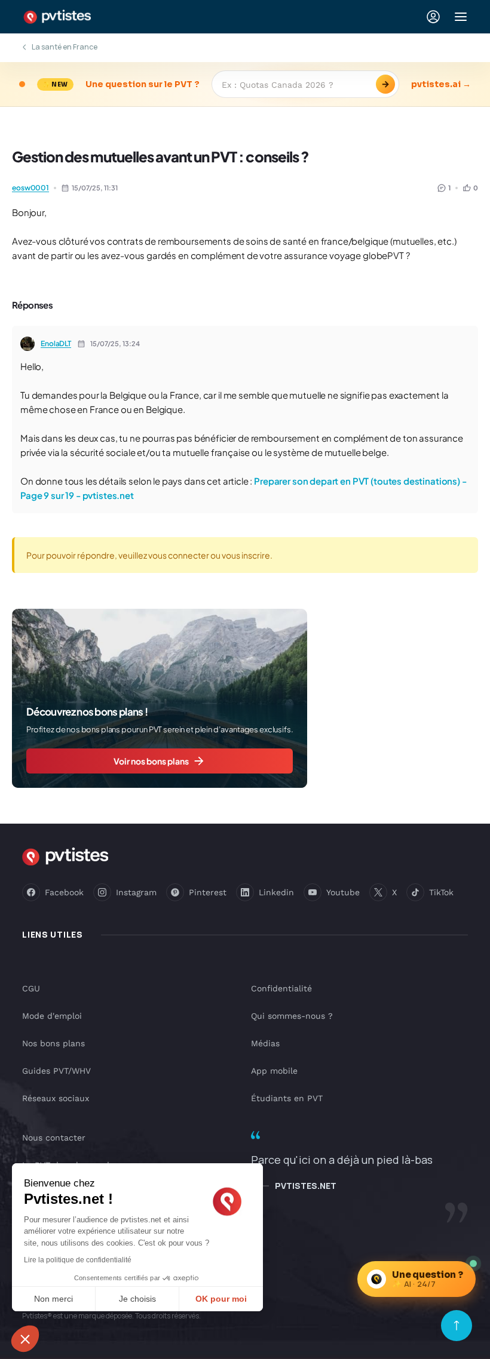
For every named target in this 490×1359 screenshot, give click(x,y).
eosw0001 (30, 187)
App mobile (274, 1071)
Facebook (64, 892)
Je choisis (137, 1298)
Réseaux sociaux (55, 1098)
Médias (265, 1043)
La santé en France (64, 47)
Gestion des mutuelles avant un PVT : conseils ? (160, 156)
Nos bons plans (53, 1043)
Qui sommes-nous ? (292, 1016)
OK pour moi (221, 1298)
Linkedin (276, 892)
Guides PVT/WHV (56, 1071)
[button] (25, 1338)
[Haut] (456, 1325)
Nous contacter (53, 1137)
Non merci (53, 1298)
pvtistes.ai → (441, 84)
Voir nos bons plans (151, 761)
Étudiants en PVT (287, 1098)
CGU (31, 988)
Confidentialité (281, 988)
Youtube (343, 892)
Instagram (136, 892)
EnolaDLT (56, 343)
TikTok (441, 892)
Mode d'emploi (52, 1016)
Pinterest (207, 892)
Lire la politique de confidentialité (77, 1260)
